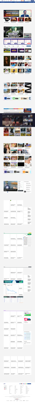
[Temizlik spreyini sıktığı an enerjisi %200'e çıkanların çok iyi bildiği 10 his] (14, 84)
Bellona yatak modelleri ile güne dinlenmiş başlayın (20, 361)
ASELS (17, 300)
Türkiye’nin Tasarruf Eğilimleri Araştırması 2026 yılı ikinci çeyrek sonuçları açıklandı (28, 361)
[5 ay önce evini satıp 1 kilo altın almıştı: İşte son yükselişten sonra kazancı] (20, 270)
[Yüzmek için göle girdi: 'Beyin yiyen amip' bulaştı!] (14, 37)
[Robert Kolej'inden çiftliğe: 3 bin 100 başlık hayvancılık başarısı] (16, 37)
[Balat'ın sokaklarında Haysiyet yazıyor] (14, 371)
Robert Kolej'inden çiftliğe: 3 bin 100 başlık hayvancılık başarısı (29, 277)
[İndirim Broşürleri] (24, 0)
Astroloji (15, 387)
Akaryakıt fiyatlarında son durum (27, 373)
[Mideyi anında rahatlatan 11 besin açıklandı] (20, 208)
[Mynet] (14, 400)
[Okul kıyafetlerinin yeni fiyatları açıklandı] (14, 64)
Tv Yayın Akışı (25, 321)
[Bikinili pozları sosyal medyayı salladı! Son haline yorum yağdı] (20, 329)
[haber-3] (17, 131)
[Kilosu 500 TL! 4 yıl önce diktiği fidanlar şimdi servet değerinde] (14, 358)
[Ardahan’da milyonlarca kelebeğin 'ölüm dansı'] (21, 158)
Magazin (9, 389)
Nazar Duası (27, 393)
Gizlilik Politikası (19, 395)
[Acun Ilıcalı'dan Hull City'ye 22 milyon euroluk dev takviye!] (7, 239)
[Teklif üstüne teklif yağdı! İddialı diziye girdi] (13, 313)
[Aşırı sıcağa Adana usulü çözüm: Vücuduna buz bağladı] (21, 64)
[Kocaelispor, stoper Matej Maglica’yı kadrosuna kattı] (13, 249)
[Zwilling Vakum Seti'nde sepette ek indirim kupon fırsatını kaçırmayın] (14, 164)
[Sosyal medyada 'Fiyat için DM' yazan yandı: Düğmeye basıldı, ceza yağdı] (8, 37)
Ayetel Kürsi (27, 392)
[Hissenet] (27, 400)
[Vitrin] (20, 0)
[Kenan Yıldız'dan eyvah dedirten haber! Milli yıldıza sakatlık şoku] (20, 236)
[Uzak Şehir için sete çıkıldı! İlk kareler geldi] (13, 320)
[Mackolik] (8, 400)
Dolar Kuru (21, 390)
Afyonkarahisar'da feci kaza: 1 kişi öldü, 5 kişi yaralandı (29, 223)
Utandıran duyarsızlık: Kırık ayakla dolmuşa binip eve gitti (29, 216)
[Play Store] (5, 386)
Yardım (15, 395)
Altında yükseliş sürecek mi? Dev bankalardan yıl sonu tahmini (29, 283)
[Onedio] (17, 400)
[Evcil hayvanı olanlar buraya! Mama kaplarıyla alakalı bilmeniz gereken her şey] (28, 145)
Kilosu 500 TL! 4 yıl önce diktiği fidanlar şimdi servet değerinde (13, 361)
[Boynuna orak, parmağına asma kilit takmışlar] (25, 219)
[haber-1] (6, 131)
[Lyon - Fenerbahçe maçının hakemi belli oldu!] (20, 252)
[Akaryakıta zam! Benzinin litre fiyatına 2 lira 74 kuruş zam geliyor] (25, 290)
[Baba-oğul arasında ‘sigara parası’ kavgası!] (7, 164)
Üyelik (16, 395)
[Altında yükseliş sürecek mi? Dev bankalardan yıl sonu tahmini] (25, 283)
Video (9, 392)
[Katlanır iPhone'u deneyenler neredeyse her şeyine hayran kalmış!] (21, 152)
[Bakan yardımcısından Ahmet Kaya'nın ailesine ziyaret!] (21, 84)
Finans (9, 387)
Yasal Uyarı (21, 395)
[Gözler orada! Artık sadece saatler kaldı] (7, 273)
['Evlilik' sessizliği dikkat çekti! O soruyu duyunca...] (20, 339)
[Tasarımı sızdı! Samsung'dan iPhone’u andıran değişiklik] (21, 91)
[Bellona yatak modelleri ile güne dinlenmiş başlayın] (21, 358)
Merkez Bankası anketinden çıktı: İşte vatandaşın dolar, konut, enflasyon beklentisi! (29, 280)
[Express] (22, 0)
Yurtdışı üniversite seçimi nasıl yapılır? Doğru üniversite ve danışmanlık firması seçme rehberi (21, 368)
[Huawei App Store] (5, 389)
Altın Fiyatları (21, 389)
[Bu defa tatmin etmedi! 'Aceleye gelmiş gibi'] (7, 205)
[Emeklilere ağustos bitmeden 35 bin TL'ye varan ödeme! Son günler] (10, 37)
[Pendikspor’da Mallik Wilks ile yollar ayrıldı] (7, 249)
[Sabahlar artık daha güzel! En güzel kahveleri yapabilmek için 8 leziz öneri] (14, 158)
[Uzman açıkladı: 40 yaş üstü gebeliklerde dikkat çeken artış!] (28, 152)
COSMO (4, 300)
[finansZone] (27, 110)
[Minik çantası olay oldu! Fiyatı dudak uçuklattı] (7, 332)
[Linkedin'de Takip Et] (28, 313)
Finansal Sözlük (21, 387)
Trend (9, 390)
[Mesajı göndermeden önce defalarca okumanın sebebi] (7, 84)
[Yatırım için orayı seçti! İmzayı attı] (20, 313)
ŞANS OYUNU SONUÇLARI (26, 331)
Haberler (10, 386)
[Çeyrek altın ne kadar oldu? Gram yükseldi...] (14, 145)
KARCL (11, 300)
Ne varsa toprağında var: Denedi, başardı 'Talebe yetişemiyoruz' (13, 368)
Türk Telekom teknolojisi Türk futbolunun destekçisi (21, 373)
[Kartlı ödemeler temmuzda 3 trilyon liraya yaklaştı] (28, 365)
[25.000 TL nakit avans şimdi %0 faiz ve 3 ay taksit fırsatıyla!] (13, 32)
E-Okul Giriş (27, 389)
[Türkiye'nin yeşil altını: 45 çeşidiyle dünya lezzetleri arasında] (7, 221)
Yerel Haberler (10, 393)
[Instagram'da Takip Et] (26, 313)
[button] (25, 0)
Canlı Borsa (21, 386)
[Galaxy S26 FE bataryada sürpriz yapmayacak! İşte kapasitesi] (21, 58)
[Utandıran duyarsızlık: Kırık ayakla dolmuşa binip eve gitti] (25, 215)
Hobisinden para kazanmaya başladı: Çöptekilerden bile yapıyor (6, 374)
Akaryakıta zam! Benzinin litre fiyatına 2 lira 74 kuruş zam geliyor (29, 290)
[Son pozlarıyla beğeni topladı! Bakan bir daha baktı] (20, 320)
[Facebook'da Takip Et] (24, 313)
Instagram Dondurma (27, 390)
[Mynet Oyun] (7, 51)
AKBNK (17, 299)
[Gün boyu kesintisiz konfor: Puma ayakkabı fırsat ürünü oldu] (14, 152)
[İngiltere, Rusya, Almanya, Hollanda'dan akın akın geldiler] (13, 221)
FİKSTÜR (29, 234)
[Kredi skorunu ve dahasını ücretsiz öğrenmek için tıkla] (13, 37)
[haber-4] (23, 131)
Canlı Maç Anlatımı (16, 389)
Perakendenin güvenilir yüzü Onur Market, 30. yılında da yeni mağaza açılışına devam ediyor (6, 368)
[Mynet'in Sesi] (14, 51)
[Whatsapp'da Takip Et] (30, 313)
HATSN (4, 299)
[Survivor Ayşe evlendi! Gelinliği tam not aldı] (7, 61)
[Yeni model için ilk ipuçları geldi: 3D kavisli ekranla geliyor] (21, 164)
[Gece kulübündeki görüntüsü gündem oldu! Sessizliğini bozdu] (20, 37)
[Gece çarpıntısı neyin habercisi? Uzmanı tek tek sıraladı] (14, 91)
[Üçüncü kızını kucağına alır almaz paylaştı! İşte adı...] (13, 345)
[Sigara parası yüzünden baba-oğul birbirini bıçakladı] (18, 37)
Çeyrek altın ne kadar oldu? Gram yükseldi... (29, 287)
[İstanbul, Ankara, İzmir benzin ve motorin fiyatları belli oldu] (13, 215)
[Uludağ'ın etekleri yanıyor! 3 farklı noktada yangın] (7, 91)
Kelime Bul (26, 386)
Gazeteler (15, 390)
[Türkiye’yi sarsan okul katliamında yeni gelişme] (21, 37)
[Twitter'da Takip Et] (25, 313)
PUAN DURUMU (25, 234)
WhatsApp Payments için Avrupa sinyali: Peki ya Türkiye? (6, 361)
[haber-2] (11, 131)
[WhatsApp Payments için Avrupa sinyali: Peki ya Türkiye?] (7, 358)
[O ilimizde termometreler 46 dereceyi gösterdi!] (25, 212)
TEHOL (11, 299)
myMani (15, 393)
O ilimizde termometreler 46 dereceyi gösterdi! (29, 212)
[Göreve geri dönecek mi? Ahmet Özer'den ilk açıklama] (17, 13)
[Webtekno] (21, 400)
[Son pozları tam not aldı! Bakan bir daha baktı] (28, 161)
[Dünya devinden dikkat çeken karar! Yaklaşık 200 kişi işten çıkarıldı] (20, 202)
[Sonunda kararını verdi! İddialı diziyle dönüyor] (7, 342)
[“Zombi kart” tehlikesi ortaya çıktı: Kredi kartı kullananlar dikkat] (5, 37)
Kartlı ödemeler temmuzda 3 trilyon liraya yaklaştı (28, 367)
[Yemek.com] (24, 400)
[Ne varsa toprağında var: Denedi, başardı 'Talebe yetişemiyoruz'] (14, 365)
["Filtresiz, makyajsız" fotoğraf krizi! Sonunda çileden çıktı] (7, 316)
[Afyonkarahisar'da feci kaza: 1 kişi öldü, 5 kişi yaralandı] (25, 222)
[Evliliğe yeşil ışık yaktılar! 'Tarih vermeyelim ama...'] (13, 326)
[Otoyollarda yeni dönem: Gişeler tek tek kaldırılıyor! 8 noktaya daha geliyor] (21, 292)
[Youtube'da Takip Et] (29, 313)
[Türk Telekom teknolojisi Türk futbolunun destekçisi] (21, 371)
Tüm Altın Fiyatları (20, 190)
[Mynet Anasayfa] (2, 0)
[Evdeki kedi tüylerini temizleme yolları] (28, 58)
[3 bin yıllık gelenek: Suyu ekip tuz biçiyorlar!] (28, 88)
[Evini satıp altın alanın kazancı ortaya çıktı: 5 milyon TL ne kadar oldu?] (20, 276)
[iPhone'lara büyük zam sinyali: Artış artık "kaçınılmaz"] (19, 37)
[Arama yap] (26, 0)
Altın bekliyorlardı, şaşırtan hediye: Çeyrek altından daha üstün (29, 209)
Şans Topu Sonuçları (28, 337)
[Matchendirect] (11, 400)
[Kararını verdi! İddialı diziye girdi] (7, 148)
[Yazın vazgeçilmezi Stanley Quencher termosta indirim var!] (13, 208)
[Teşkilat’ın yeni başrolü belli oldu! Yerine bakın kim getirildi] (20, 218)
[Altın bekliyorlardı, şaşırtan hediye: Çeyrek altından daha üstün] (25, 208)
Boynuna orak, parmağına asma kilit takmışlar (29, 219)
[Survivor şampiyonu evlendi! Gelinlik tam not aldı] (13, 332)
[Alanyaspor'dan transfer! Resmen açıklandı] (13, 255)
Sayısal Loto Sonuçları (28, 334)
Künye (12, 395)
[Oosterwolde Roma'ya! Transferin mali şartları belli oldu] (4, 37)
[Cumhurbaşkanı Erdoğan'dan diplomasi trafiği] (14, 58)
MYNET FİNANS (6, 47)
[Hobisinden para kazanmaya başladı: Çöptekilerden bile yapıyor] (7, 371)
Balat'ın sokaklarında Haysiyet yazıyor (13, 373)
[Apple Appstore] (5, 387)
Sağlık (15, 386)
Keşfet (20, 393)
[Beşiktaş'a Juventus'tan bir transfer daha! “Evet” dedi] (7, 37)
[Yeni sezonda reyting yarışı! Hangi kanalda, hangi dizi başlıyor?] (20, 345)
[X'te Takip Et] (21, 383)
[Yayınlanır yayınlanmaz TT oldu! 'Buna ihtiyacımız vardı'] (7, 326)
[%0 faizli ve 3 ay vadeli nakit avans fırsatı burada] (28, 64)
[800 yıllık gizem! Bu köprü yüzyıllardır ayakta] (21, 145)
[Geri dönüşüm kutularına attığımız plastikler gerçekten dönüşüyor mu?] (13, 202)
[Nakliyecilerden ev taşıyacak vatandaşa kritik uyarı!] (6, 37)
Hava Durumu (21, 392)
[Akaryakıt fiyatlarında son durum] (28, 371)
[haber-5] (28, 131)
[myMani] (10, 1)
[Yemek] (21, 0)
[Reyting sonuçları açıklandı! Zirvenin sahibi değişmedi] (7, 158)
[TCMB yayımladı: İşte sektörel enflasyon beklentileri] (7, 215)
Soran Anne (27, 387)
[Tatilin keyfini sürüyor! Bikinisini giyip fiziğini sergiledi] (13, 339)
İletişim (13, 395)
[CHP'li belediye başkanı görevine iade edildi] (17, 37)
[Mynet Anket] (23, 0)
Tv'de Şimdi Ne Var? (26, 322)
